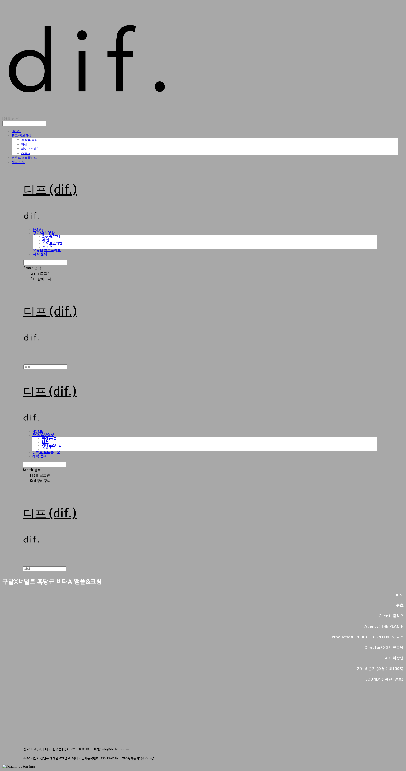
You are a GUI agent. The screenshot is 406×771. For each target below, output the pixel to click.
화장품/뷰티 (29, 140)
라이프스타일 (30, 148)
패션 (24, 144)
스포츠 (25, 153)
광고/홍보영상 (21, 135)
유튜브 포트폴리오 (24, 157)
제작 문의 (18, 162)
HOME (16, 131)
